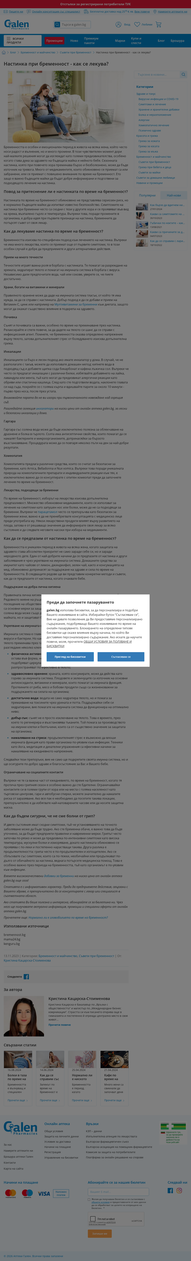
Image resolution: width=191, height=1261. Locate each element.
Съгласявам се (121, 656)
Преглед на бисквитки (70, 656)
